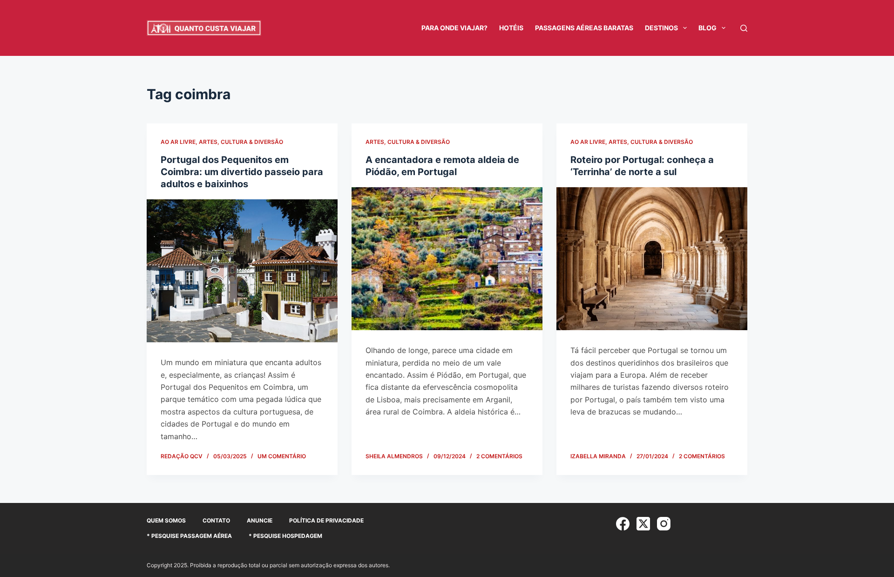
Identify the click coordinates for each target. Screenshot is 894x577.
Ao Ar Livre (178, 141)
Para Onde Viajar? (454, 28)
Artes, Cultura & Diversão (241, 141)
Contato (216, 520)
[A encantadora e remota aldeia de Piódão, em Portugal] (447, 259)
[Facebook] (623, 523)
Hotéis (511, 28)
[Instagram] (663, 523)
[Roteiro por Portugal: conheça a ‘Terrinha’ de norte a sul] (651, 259)
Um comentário (281, 456)
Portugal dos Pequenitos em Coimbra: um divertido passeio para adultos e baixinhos (242, 172)
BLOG (707, 28)
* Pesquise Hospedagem (285, 535)
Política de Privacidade (326, 520)
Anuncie (259, 520)
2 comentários (499, 456)
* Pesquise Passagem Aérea (189, 535)
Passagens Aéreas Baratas (584, 28)
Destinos (661, 28)
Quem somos (166, 520)
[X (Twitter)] (643, 523)
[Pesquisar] (743, 28)
